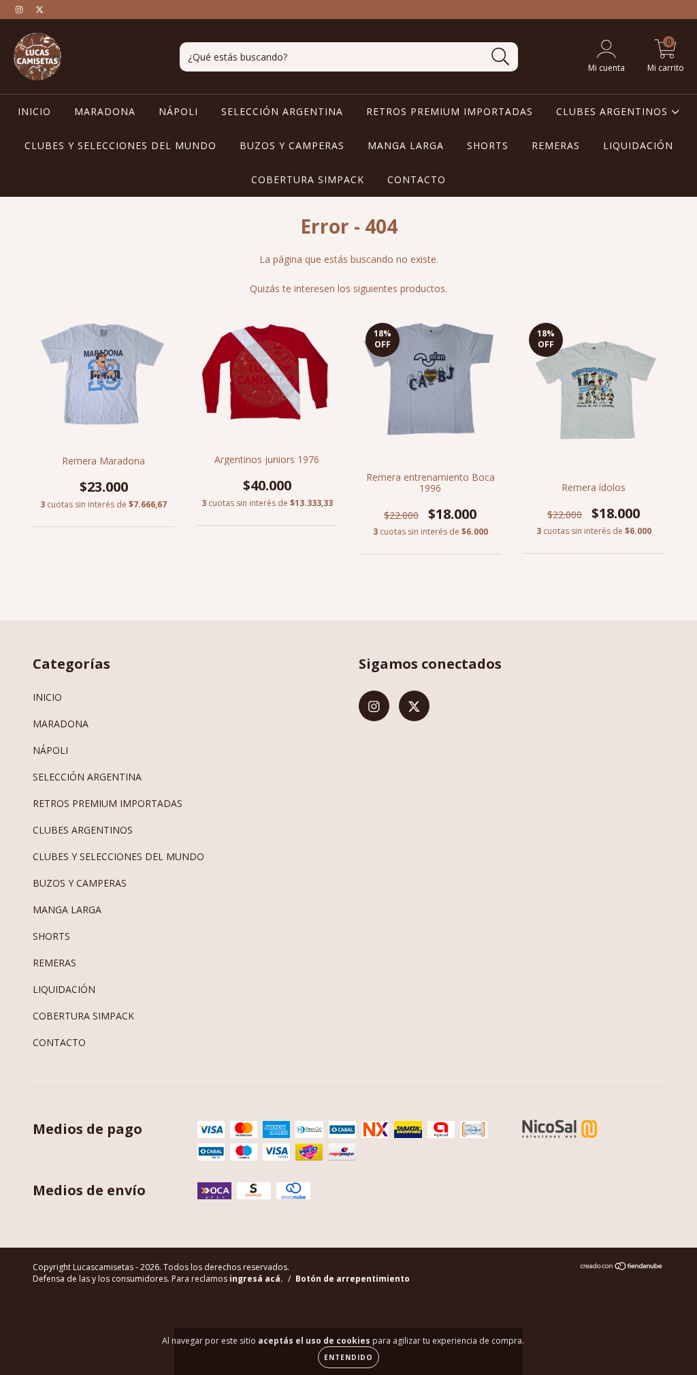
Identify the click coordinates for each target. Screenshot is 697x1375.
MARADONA (104, 111)
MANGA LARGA (406, 145)
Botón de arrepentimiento (352, 1278)
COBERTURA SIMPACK (307, 179)
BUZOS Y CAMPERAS (292, 145)
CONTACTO (416, 179)
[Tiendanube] (621, 1268)
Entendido (348, 1357)
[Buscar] (501, 57)
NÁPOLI (178, 111)
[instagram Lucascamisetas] (20, 9)
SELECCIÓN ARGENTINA (282, 111)
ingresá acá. (256, 1278)
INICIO (34, 111)
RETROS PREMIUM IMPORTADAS (449, 111)
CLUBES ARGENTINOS (613, 111)
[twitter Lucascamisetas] (39, 9)
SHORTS (487, 145)
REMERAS (556, 145)
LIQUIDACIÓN (638, 145)
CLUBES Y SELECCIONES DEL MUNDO (120, 145)
